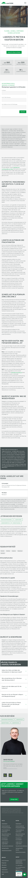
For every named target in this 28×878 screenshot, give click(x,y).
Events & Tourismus (16, 522)
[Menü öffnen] (25, 3)
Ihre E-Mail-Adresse (6, 97)
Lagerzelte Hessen (20, 756)
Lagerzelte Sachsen (16, 759)
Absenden (23, 111)
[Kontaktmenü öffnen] (23, 875)
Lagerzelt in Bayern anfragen (14, 52)
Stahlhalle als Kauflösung (16, 372)
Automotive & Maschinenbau (6, 519)
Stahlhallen (5, 860)
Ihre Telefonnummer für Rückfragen (9, 104)
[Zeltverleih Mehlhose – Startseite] (7, 3)
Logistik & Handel (18, 519)
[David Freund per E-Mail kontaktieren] (11, 812)
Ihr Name (4, 90)
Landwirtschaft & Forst (5, 522)
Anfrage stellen (14, 836)
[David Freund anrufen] (6, 812)
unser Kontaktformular (9, 465)
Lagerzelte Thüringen (6, 759)
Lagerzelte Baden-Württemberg (8, 756)
